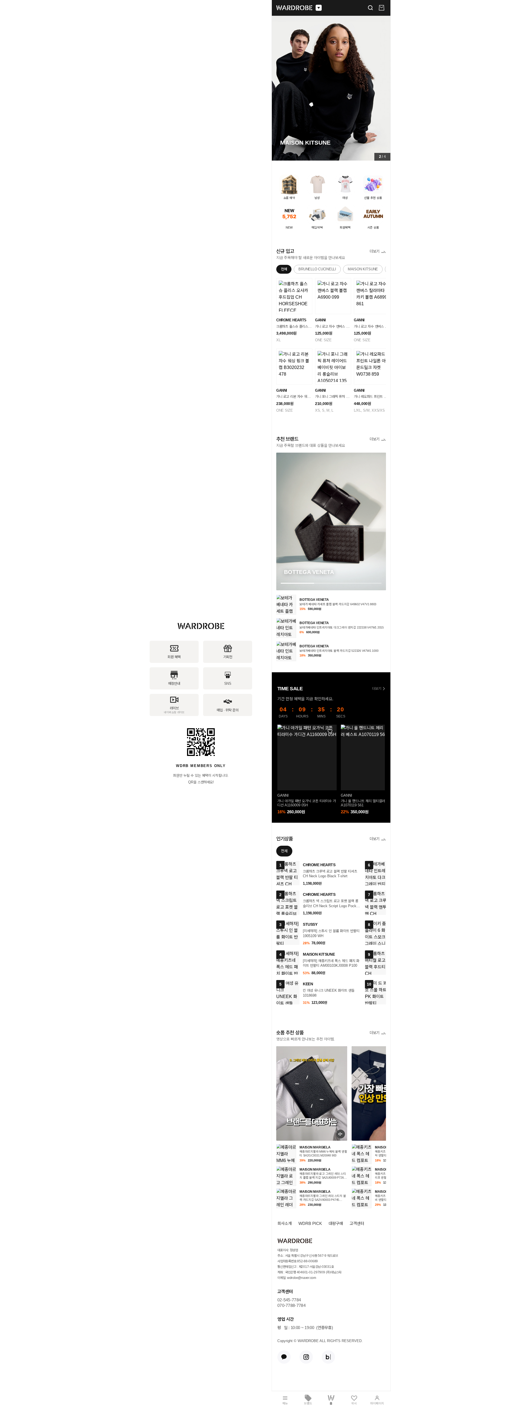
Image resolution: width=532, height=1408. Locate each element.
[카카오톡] (284, 1357)
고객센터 (357, 1223)
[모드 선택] (319, 8)
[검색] (370, 7)
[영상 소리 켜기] (340, 1134)
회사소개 (284, 1223)
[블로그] (328, 1357)
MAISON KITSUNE (363, 269)
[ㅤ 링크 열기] (311, 1093)
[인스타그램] (306, 1357)
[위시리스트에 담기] (330, 731)
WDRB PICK (310, 1223)
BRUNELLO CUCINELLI (317, 269)
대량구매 (336, 1223)
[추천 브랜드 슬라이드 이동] (331, 583)
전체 (284, 269)
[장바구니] (381, 7)
